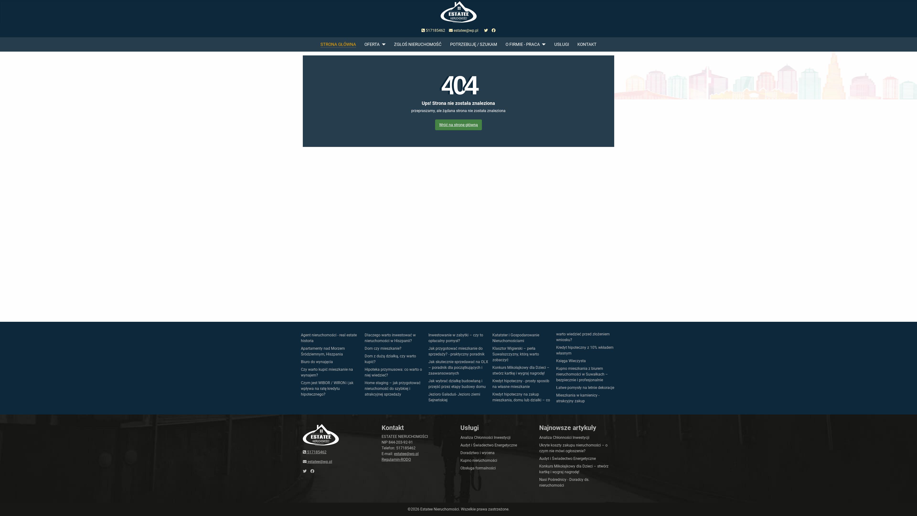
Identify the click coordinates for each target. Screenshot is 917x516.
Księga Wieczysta (571, 361)
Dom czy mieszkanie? (383, 348)
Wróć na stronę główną (458, 125)
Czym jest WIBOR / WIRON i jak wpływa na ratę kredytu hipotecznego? (327, 389)
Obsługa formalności (478, 468)
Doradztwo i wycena (477, 453)
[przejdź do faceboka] (494, 30)
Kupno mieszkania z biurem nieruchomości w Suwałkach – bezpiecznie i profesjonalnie (582, 374)
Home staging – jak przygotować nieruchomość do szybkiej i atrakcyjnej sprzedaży (393, 389)
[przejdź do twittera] (486, 30)
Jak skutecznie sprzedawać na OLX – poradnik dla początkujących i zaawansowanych (458, 368)
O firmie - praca (523, 44)
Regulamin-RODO (396, 459)
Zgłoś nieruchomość (418, 44)
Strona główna (338, 44)
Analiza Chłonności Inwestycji (485, 437)
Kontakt (587, 44)
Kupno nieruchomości (478, 460)
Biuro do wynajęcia (317, 362)
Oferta (372, 44)
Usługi (561, 44)
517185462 (435, 30)
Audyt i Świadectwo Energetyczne (488, 445)
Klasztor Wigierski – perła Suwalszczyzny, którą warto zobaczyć (515, 354)
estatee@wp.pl (465, 30)
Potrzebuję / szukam (473, 44)
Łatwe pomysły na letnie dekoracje (585, 387)
